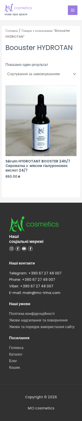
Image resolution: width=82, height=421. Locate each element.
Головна (11, 30)
